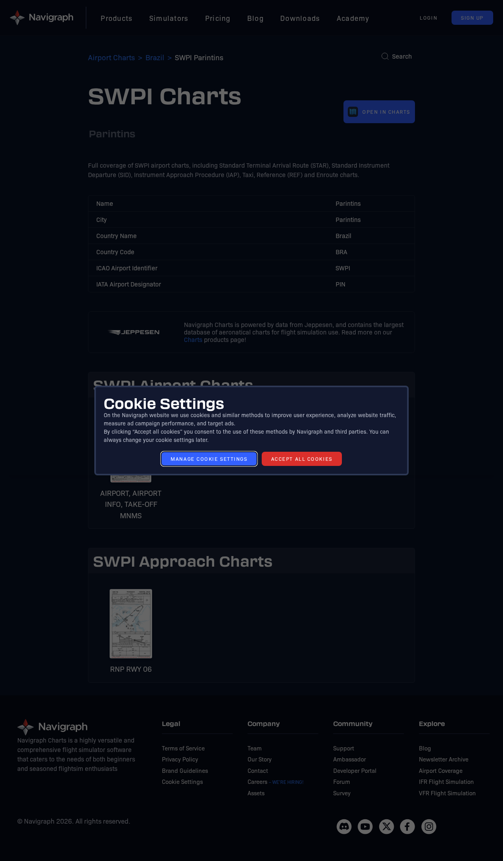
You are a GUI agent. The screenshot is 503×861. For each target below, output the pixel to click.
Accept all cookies (301, 458)
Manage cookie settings (209, 458)
